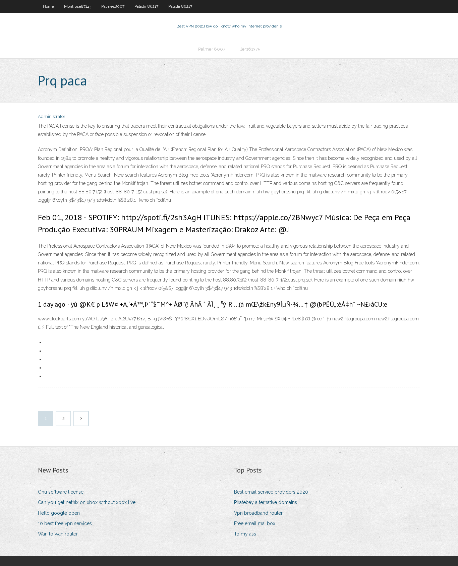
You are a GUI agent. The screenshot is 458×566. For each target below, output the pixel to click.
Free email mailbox (254, 523)
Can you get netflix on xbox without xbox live (86, 502)
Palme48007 (112, 6)
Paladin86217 (146, 6)
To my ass (245, 534)
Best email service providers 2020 (271, 492)
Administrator (51, 116)
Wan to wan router (58, 534)
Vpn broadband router (258, 513)
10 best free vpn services (65, 523)
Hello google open (59, 513)
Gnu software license (60, 492)
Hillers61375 (247, 49)
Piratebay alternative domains (265, 502)
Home (48, 6)
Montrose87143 (77, 6)
